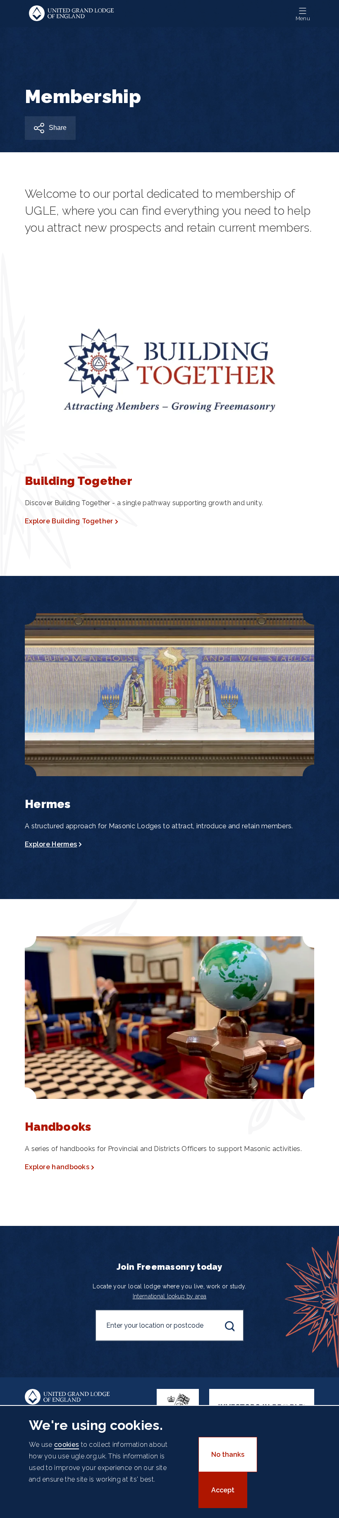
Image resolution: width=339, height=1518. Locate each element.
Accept (222, 1490)
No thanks (227, 1454)
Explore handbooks (57, 1167)
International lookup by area (169, 1296)
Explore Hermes (51, 844)
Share (58, 127)
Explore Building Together (69, 521)
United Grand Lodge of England (71, 13)
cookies (66, 1444)
